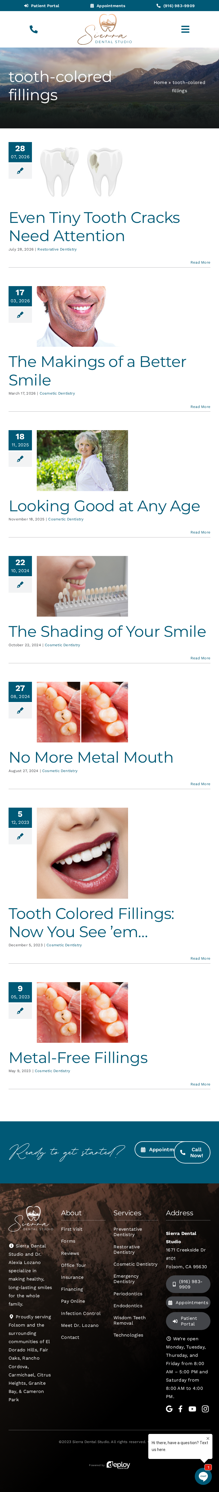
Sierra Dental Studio (90, 1442)
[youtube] (192, 1408)
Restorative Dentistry (57, 249)
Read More (200, 262)
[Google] (169, 1408)
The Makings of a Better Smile (98, 370)
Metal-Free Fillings (78, 1057)
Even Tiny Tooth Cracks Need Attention (94, 226)
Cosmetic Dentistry (57, 393)
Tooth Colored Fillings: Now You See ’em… (91, 922)
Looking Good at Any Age (104, 505)
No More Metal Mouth (91, 757)
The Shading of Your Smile (107, 631)
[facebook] (180, 1408)
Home (160, 82)
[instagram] (205, 1408)
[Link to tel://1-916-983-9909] (34, 29)
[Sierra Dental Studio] (105, 16)
